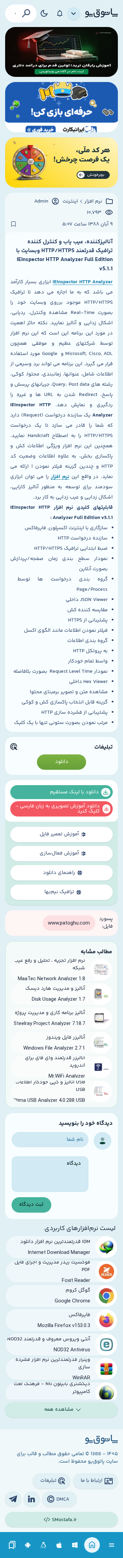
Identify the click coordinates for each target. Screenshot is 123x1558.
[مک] (59, 1545)
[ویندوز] (75, 1545)
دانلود (61, 762)
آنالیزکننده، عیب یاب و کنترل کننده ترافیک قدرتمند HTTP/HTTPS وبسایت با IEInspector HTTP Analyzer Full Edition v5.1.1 (64, 255)
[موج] (61, 52)
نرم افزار (93, 201)
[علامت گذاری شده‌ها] (12, 1545)
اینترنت (70, 201)
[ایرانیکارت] (61, 107)
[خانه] (92, 1545)
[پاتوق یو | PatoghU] (101, 13)
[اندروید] (28, 1545)
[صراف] (61, 162)
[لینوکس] (43, 1545)
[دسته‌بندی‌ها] (73, 13)
